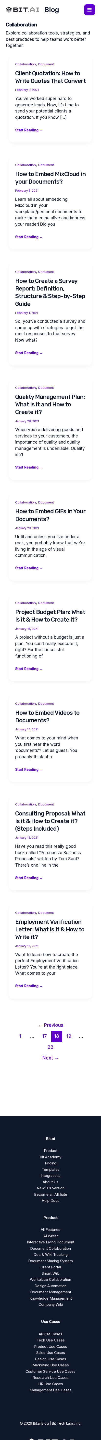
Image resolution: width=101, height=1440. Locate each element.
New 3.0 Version (50, 1188)
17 (44, 1036)
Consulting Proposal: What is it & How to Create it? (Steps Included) (50, 821)
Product (50, 1150)
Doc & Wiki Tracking (51, 1254)
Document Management (50, 1292)
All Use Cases (50, 1334)
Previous (50, 1025)
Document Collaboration (50, 1248)
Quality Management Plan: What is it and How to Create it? (50, 404)
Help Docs (51, 1200)
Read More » (29, 130)
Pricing (50, 1163)
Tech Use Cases (51, 1340)
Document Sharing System (50, 1261)
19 (68, 1036)
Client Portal (50, 1267)
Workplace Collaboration (50, 1279)
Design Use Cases (50, 1359)
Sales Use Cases (50, 1352)
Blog (51, 10)
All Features (50, 1229)
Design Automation (50, 1286)
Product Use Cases (50, 1346)
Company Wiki (50, 1304)
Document (46, 64)
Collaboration (25, 64)
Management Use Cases (51, 1390)
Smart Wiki (51, 1273)
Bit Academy (50, 1157)
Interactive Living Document (50, 1242)
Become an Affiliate (50, 1194)
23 (50, 1047)
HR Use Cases (50, 1384)
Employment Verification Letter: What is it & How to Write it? (49, 929)
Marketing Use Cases (50, 1365)
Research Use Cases (50, 1377)
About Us (50, 1182)
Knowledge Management (50, 1298)
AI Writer (50, 1236)
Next (50, 1058)
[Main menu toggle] (89, 9)
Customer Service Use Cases (50, 1371)
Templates (51, 1169)
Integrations (51, 1175)
